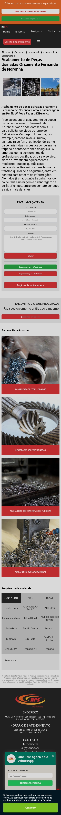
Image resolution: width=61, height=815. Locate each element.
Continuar (30, 807)
